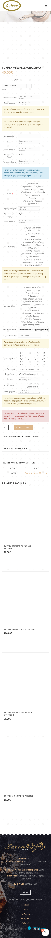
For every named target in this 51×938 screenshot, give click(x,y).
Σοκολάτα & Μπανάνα (33, 239)
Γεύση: (10, 194)
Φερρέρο (26, 245)
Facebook (25, 905)
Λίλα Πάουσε (33, 257)
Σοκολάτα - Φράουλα (33, 201)
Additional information (15, 448)
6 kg (45, 473)
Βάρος (17, 80)
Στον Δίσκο (33, 387)
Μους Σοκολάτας (33, 231)
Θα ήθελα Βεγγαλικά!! (29, 374)
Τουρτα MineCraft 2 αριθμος (18, 796)
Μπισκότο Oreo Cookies (33, 189)
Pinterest (25, 923)
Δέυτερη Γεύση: (10, 306)
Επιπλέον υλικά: (9, 330)
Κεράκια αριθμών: (10, 359)
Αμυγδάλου (27, 187)
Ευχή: (9, 379)
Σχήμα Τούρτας (10, 335)
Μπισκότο (40, 245)
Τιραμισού (27, 254)
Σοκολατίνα (33, 184)
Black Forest (26, 192)
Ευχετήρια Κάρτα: (10, 162)
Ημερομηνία (9, 136)
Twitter (25, 909)
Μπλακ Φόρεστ (33, 251)
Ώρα (9, 142)
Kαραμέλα (41, 192)
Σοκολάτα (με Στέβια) (33, 265)
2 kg (26, 473)
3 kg (31, 473)
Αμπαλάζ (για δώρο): (9, 155)
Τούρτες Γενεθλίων (31, 436)
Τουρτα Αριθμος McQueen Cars (20, 629)
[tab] (15, 448)
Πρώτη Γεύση (9, 247)
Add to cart (24, 427)
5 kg (40, 473)
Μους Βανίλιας (33, 234)
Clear (4, 90)
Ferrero (41, 187)
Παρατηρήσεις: (10, 103)
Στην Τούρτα (33, 384)
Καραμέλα (33, 237)
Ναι (22, 154)
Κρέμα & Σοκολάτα (33, 228)
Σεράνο (41, 262)
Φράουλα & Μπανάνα (33, 242)
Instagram (25, 918)
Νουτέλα (33, 248)
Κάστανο (33, 204)
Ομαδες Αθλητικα (17, 436)
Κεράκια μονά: (9, 369)
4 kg (36, 473)
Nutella (33, 198)
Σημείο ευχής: (9, 385)
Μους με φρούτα (33, 195)
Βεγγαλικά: (9, 374)
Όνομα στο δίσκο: (10, 97)
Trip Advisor (25, 914)
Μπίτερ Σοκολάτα (33, 259)
